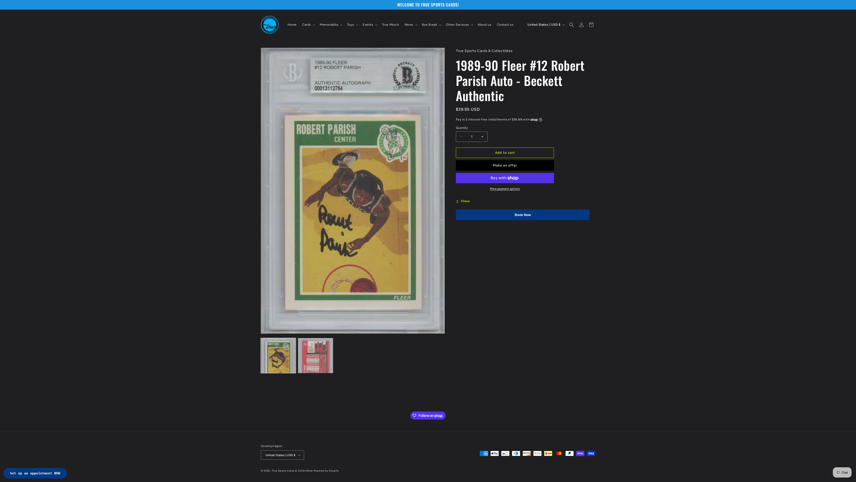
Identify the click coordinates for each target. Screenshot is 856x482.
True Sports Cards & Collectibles (292, 470)
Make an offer (505, 165)
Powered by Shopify (326, 470)
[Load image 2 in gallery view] (315, 355)
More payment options (505, 188)
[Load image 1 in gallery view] (278, 355)
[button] (308, 24)
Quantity (462, 127)
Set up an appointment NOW (35, 473)
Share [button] (465, 201)
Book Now (523, 215)
